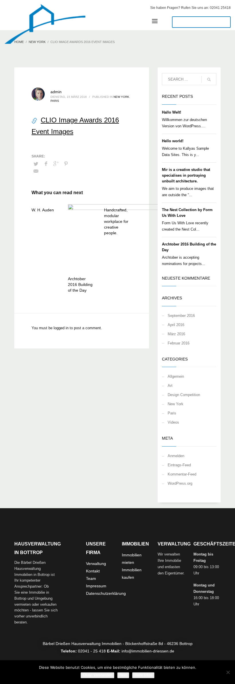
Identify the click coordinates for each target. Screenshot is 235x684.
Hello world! (172, 141)
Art (170, 385)
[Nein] (228, 672)
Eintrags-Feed (179, 465)
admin (56, 91)
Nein (123, 675)
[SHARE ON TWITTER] (36, 164)
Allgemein (176, 376)
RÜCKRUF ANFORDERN (201, 22)
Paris (54, 100)
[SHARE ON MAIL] (36, 171)
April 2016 (176, 325)
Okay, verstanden (97, 675)
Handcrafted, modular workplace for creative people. (116, 221)
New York (121, 96)
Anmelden (176, 456)
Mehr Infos (143, 675)
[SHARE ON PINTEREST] (66, 163)
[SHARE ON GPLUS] (56, 163)
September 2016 (181, 315)
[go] (208, 79)
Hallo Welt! (171, 112)
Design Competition (184, 395)
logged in (62, 328)
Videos (173, 422)
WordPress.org (180, 483)
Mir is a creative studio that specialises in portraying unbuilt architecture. (186, 175)
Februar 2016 (178, 343)
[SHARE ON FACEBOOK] (46, 163)
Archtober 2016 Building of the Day (80, 284)
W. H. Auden (43, 210)
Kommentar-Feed (182, 474)
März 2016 (176, 334)
